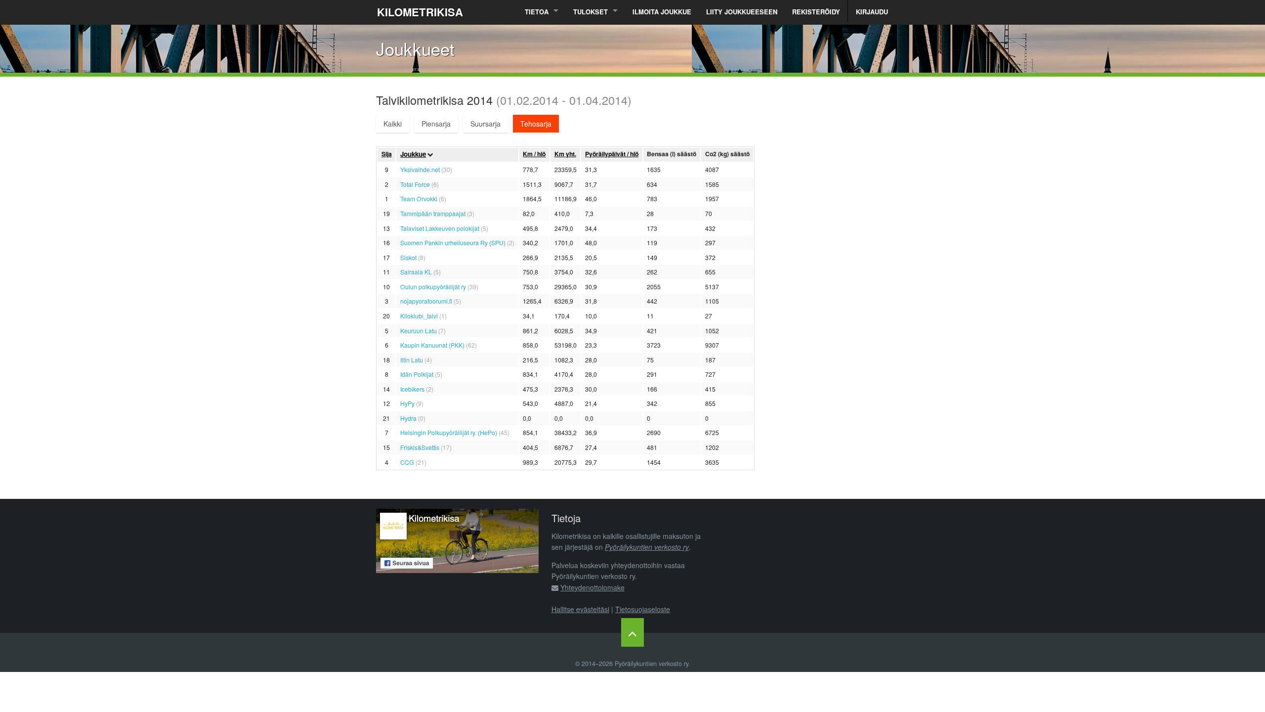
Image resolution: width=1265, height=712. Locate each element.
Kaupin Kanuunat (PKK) (432, 345)
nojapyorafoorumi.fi (426, 301)
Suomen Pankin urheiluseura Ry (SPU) (453, 242)
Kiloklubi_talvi (419, 316)
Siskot (408, 257)
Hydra (408, 418)
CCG (407, 462)
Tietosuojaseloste (642, 609)
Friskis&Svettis (419, 447)
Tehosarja (535, 124)
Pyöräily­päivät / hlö (611, 153)
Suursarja (485, 124)
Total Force (415, 184)
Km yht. (565, 153)
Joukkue (413, 154)
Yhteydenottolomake (592, 587)
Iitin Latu (411, 360)
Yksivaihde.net (420, 169)
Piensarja (436, 124)
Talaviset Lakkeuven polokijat (439, 228)
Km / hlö (534, 153)
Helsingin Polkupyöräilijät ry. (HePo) (448, 432)
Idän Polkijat (416, 374)
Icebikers (412, 389)
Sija (386, 153)
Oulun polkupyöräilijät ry (433, 286)
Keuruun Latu (418, 330)
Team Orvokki (418, 198)
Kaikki (392, 124)
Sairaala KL (416, 271)
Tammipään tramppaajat (432, 213)
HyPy (407, 403)
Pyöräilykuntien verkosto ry (647, 547)
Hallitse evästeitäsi (580, 609)
